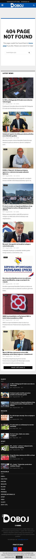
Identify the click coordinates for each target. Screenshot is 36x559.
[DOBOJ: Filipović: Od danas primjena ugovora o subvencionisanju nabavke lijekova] (18, 158)
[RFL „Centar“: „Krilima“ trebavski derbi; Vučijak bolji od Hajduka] (5, 448)
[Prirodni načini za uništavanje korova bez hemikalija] (5, 427)
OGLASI (3, 489)
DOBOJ (5, 149)
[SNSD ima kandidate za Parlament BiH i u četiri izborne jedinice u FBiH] (18, 304)
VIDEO (2, 499)
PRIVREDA (4, 492)
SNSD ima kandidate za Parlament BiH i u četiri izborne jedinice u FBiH (17, 317)
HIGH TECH (4, 479)
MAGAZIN (3, 484)
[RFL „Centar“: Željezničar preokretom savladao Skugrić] (5, 466)
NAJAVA (3, 486)
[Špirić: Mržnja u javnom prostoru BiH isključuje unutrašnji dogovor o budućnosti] (18, 340)
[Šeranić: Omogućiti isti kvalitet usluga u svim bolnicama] (18, 232)
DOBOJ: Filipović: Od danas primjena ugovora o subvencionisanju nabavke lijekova (16, 172)
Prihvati (19, 557)
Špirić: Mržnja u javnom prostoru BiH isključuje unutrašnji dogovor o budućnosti (18, 353)
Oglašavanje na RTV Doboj (13, 1)
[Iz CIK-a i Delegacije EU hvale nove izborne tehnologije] (18, 87)
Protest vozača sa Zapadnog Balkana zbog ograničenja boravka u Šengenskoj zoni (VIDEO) (17, 208)
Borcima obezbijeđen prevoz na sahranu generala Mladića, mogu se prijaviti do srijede (17, 280)
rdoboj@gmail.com (23, 539)
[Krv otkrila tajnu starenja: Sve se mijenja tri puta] (5, 417)
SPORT (3, 497)
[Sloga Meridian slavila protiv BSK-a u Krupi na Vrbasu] (5, 457)
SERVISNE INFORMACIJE (8, 494)
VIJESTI (5, 79)
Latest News (8, 73)
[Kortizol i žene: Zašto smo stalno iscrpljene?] (5, 436)
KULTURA (3, 481)
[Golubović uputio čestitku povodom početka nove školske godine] (18, 122)
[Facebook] (15, 549)
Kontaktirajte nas (25, 1)
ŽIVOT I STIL (4, 504)
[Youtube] (20, 549)
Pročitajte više (27, 557)
